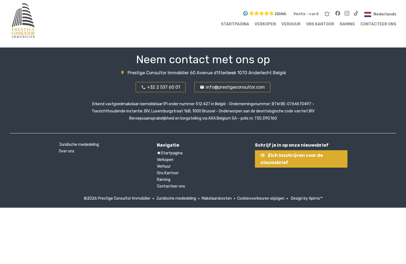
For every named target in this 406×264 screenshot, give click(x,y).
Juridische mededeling (176, 198)
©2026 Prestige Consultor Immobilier (117, 198)
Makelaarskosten (217, 198)
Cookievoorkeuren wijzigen (260, 198)
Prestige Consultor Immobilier (158, 72)
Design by (306, 198)
